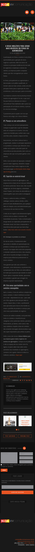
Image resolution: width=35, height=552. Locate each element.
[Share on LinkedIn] (26, 380)
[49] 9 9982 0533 (29, 543)
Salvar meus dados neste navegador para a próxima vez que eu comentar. (17, 465)
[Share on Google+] (24, 380)
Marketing (6, 378)
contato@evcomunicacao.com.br (24, 539)
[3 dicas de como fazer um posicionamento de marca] (10, 425)
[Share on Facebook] (22, 380)
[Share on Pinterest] (29, 380)
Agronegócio (26, 377)
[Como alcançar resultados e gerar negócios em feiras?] (25, 417)
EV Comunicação (12, 377)
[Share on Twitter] (20, 380)
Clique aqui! (19, 355)
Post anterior (10, 436)
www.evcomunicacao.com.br (26, 541)
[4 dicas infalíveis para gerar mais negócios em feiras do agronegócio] (17, 31)
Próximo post (25, 436)
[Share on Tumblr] (31, 380)
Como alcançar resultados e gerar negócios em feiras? (25, 423)
